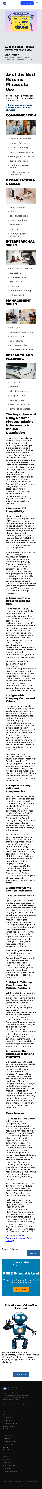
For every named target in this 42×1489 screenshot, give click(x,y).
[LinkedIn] (24, 1404)
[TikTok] (5, 1404)
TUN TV (5, 1447)
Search (33, 1253)
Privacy (18, 1486)
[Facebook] (14, 1404)
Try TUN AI (27, 3)
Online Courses (8, 1420)
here (23, 1193)
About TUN (6, 1460)
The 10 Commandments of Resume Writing (20, 1238)
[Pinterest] (10, 1404)
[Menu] (37, 3)
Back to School (8, 1450)
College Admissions (9, 1441)
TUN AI (5, 1429)
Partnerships (7, 1463)
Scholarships (7, 1417)
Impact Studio (7, 1468)
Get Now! (21, 1289)
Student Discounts (9, 1426)
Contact (24, 1486)
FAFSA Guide (7, 1439)
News (5, 1415)
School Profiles (8, 1444)
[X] (19, 1404)
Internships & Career (10, 1423)
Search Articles (10, 1249)
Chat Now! (21, 1374)
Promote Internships (10, 1471)
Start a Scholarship (9, 1465)
